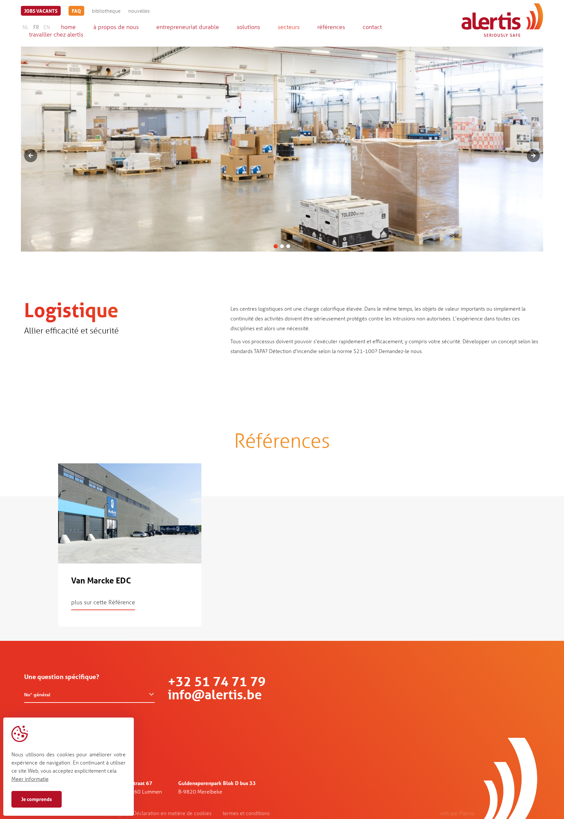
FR (36, 26)
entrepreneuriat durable (187, 26)
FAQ (76, 11)
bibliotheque (106, 11)
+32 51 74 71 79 (217, 681)
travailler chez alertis (56, 34)
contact (372, 26)
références (331, 26)
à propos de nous (116, 26)
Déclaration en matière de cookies (172, 813)
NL (26, 26)
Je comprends (36, 799)
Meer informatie (30, 778)
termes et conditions (246, 813)
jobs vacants (40, 11)
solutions (248, 26)
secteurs (289, 26)
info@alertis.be (215, 695)
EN (46, 26)
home (68, 26)
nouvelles (139, 11)
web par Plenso (457, 813)
